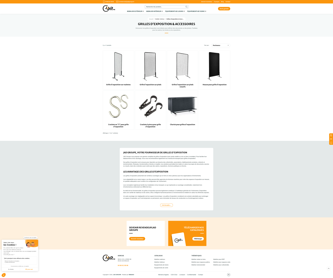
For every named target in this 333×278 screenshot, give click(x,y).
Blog (222, 1)
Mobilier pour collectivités (221, 265)
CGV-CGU (174, 274)
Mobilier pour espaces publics (200, 262)
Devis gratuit (224, 9)
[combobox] (166, 7)
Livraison (182, 274)
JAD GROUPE (117, 274)
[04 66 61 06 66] (331, 143)
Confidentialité (191, 274)
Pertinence (216, 45)
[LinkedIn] (228, 274)
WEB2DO (131, 274)
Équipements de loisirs (174, 11)
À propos (216, 1)
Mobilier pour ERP (219, 259)
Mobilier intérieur (153, 11)
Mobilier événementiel (198, 265)
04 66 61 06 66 (123, 265)
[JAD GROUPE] (109, 8)
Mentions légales (163, 274)
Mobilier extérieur (134, 11)
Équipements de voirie (196, 11)
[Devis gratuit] (331, 135)
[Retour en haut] (328, 268)
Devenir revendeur (206, 1)
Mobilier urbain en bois (198, 259)
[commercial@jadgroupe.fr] (331, 139)
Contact (228, 1)
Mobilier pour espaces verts (221, 262)
